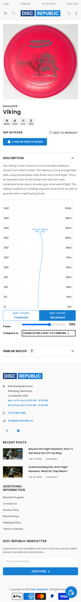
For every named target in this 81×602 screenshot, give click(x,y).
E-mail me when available (27, 141)
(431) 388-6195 (17, 413)
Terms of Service (13, 529)
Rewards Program (13, 497)
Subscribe (39, 571)
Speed (6, 122)
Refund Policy (11, 516)
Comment (51, 458)
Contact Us (10, 503)
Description (13, 158)
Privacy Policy (11, 510)
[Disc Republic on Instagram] (18, 431)
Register (25, 3)
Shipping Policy (12, 522)
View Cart (72, 3)
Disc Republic (39, 589)
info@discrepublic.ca (20, 420)
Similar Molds (18, 351)
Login (6, 3)
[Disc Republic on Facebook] (7, 431)
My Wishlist (48, 3)
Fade (31, 122)
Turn (23, 122)
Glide (14, 122)
